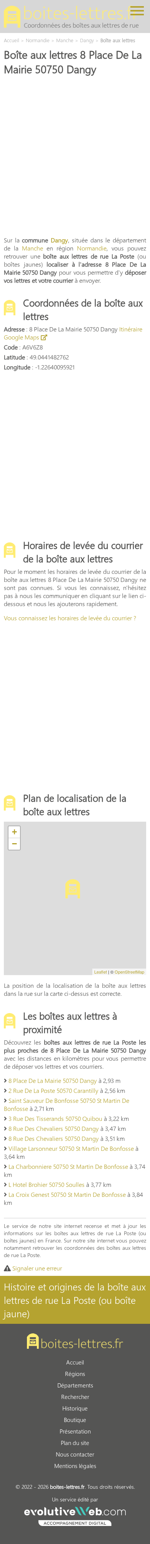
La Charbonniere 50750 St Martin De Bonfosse (68, 1166)
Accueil (75, 1362)
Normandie (92, 248)
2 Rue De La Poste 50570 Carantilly (53, 1090)
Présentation (75, 1431)
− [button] (14, 844)
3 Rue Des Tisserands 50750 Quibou (55, 1118)
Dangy (59, 240)
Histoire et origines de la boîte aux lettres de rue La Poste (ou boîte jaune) (75, 1300)
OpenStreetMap (129, 972)
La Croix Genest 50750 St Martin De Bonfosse (67, 1194)
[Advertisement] (75, 155)
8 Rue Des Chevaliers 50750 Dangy (53, 1128)
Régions (75, 1374)
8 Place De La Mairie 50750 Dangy (52, 1080)
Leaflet (100, 972)
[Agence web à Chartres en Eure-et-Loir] (74, 1515)
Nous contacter (75, 1454)
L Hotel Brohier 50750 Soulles (46, 1184)
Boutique (75, 1420)
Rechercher (75, 1397)
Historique (75, 1408)
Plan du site (75, 1443)
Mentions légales (75, 1466)
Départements (75, 1385)
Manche (32, 248)
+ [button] (14, 832)
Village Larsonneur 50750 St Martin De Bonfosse (71, 1148)
